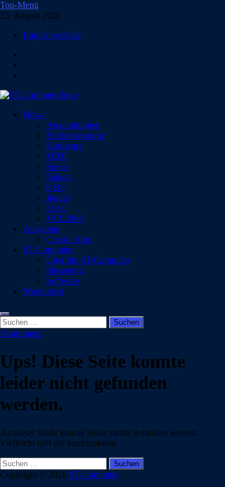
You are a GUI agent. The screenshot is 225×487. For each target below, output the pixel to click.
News (33, 114)
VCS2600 (64, 218)
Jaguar (58, 198)
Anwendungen (73, 125)
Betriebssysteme (75, 135)
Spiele (57, 166)
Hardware (64, 146)
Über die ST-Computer (88, 260)
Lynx (55, 208)
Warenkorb (43, 291)
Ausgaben (41, 229)
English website (52, 35)
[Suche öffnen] (4, 314)
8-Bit (55, 187)
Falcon (58, 177)
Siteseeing (64, 270)
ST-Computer (48, 249)
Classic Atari (69, 239)
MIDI (56, 156)
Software (62, 281)
